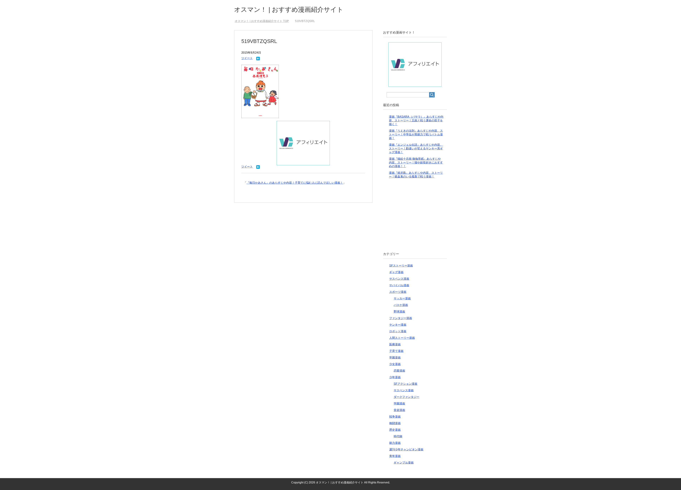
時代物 (398, 436)
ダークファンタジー (406, 396)
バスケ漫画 (401, 304)
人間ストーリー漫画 (402, 337)
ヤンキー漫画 (397, 324)
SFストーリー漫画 (401, 265)
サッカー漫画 (402, 298)
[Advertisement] (415, 218)
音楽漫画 (399, 410)
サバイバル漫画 (399, 285)
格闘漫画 (395, 423)
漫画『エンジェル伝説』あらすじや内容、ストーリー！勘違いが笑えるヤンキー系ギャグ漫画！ (416, 148)
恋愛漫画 (399, 370)
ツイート (247, 58)
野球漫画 (399, 311)
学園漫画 (395, 357)
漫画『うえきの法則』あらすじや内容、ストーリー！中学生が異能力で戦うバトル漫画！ (416, 134)
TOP (264, 21)
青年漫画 (395, 456)
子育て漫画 (396, 350)
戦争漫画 (395, 416)
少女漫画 (395, 364)
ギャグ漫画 (396, 272)
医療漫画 (395, 344)
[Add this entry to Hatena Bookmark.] (258, 58)
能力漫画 (395, 442)
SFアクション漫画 (405, 383)
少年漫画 (395, 377)
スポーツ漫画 (397, 291)
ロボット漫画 (397, 331)
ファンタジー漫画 (400, 318)
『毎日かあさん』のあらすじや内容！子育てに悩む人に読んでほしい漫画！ (295, 182)
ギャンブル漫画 (404, 462)
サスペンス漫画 (399, 278)
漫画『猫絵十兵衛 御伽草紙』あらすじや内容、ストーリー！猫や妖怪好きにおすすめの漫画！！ (416, 162)
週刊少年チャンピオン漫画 (406, 449)
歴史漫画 (395, 429)
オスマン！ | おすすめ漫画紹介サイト (288, 9)
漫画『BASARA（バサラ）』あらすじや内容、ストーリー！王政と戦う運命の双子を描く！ (416, 120)
